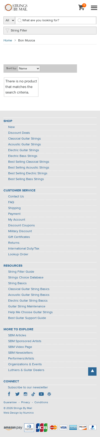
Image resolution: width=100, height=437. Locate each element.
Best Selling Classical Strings (28, 161)
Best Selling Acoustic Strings (28, 167)
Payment (14, 213)
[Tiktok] (33, 394)
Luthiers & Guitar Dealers (26, 370)
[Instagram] (25, 394)
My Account (16, 219)
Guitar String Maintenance (26, 306)
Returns (14, 242)
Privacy (25, 402)
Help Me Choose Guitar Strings (30, 312)
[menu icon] (94, 8)
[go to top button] (92, 371)
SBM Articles (17, 335)
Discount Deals (19, 132)
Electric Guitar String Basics (28, 300)
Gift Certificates (19, 237)
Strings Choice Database (25, 277)
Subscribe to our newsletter (28, 387)
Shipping (14, 208)
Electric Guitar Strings (23, 150)
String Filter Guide (21, 271)
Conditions (41, 402)
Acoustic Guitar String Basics (29, 295)
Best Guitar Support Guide (27, 318)
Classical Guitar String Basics (29, 289)
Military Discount (20, 231)
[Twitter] (17, 394)
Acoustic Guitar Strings (24, 144)
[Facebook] (9, 394)
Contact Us (16, 196)
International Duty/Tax (23, 248)
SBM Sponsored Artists (24, 341)
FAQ (11, 202)
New (11, 127)
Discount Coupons (21, 225)
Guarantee (10, 402)
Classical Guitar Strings (24, 138)
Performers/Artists (21, 358)
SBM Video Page (20, 347)
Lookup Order (18, 254)
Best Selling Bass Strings (26, 179)
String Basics (17, 283)
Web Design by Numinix (18, 413)
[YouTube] (41, 394)
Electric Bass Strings (22, 156)
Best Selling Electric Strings (27, 173)
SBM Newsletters (20, 352)
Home (7, 40)
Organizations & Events (25, 364)
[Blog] (49, 394)
